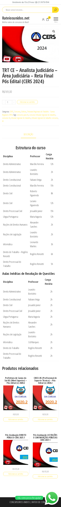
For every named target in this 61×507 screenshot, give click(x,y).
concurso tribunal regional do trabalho (42, 114)
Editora (23, 111)
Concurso (17, 111)
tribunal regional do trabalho (21, 118)
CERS (11, 111)
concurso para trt (22, 114)
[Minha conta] (43, 19)
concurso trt (6, 118)
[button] (53, 31)
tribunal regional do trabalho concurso (45, 118)
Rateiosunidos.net (15, 18)
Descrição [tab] (28, 134)
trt (3, 121)
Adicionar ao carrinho (27, 102)
